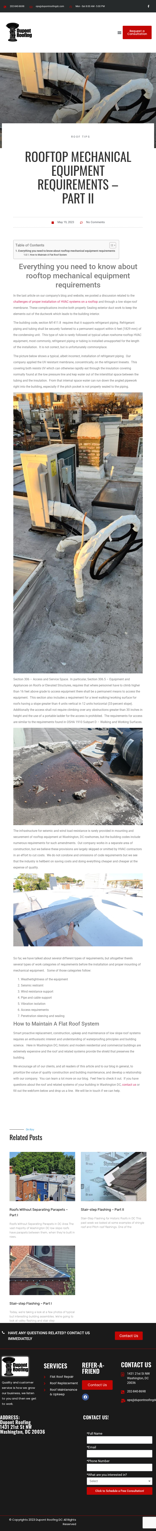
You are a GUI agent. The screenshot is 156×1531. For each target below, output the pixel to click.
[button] (119, 32)
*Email (91, 1447)
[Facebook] (85, 1397)
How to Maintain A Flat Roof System (48, 254)
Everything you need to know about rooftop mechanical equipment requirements (66, 251)
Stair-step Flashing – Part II (102, 1209)
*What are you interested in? (107, 1475)
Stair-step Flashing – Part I (31, 1303)
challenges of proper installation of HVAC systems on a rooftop (55, 301)
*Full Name (94, 1433)
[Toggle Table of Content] (111, 245)
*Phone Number (98, 1461)
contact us (129, 1084)
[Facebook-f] (148, 6)
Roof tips (80, 136)
